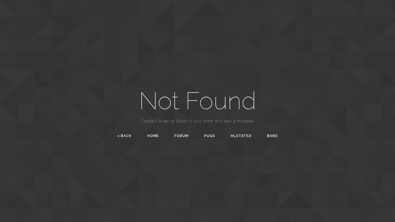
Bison (182, 121)
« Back (124, 136)
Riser (163, 121)
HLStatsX (241, 136)
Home (153, 136)
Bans (272, 136)
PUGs (209, 136)
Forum (181, 136)
